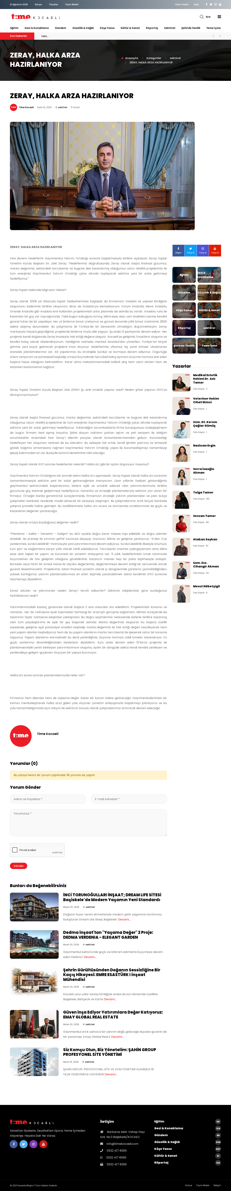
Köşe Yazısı (107, 28)
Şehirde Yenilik (190, 28)
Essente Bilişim (26, 1185)
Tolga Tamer (203, 492)
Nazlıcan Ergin (204, 445)
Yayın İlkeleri (72, 4)
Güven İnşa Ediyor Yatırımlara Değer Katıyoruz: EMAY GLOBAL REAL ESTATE (113, 1014)
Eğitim (14, 28)
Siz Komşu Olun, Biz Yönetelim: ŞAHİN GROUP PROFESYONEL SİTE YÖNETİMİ (109, 1052)
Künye (38, 4)
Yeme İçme (213, 28)
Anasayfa (131, 58)
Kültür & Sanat (130, 28)
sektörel (169, 28)
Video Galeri (181, 4)
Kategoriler (154, 58)
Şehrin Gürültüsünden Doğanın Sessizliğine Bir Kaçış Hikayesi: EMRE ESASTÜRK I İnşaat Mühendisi (111, 974)
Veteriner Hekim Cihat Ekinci (206, 400)
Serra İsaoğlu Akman (203, 471)
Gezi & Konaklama (37, 28)
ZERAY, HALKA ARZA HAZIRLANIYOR (151, 62)
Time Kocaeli (26, 107)
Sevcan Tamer (204, 516)
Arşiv (196, 4)
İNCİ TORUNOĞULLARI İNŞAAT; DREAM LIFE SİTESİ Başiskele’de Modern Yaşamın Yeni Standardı (112, 897)
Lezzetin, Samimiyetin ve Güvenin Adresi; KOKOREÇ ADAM (88, 36)
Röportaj (152, 28)
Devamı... (124, 919)
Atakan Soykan (205, 539)
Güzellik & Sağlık (83, 28)
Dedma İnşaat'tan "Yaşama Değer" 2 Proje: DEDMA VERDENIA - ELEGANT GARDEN (108, 935)
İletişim (217, 1185)
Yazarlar (53, 4)
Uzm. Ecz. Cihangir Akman (206, 565)
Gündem (60, 28)
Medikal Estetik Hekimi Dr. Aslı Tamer (205, 379)
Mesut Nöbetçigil (206, 586)
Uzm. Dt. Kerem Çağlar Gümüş (205, 424)
